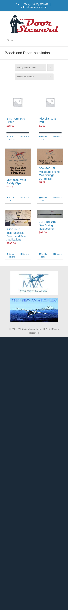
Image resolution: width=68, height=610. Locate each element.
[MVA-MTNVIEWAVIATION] (34, 272)
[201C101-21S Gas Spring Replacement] (50, 214)
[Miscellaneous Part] (50, 102)
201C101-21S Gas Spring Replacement (47, 225)
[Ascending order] (50, 67)
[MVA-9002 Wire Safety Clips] (18, 162)
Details (26, 136)
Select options (12, 137)
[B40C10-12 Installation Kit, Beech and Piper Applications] (18, 218)
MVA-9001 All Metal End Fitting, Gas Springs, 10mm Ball (49, 173)
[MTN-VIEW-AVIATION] (34, 299)
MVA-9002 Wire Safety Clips (16, 181)
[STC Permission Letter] (18, 102)
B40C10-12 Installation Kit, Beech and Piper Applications (16, 234)
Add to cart (44, 137)
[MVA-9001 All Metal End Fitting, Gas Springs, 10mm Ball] (50, 157)
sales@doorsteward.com (34, 7)
